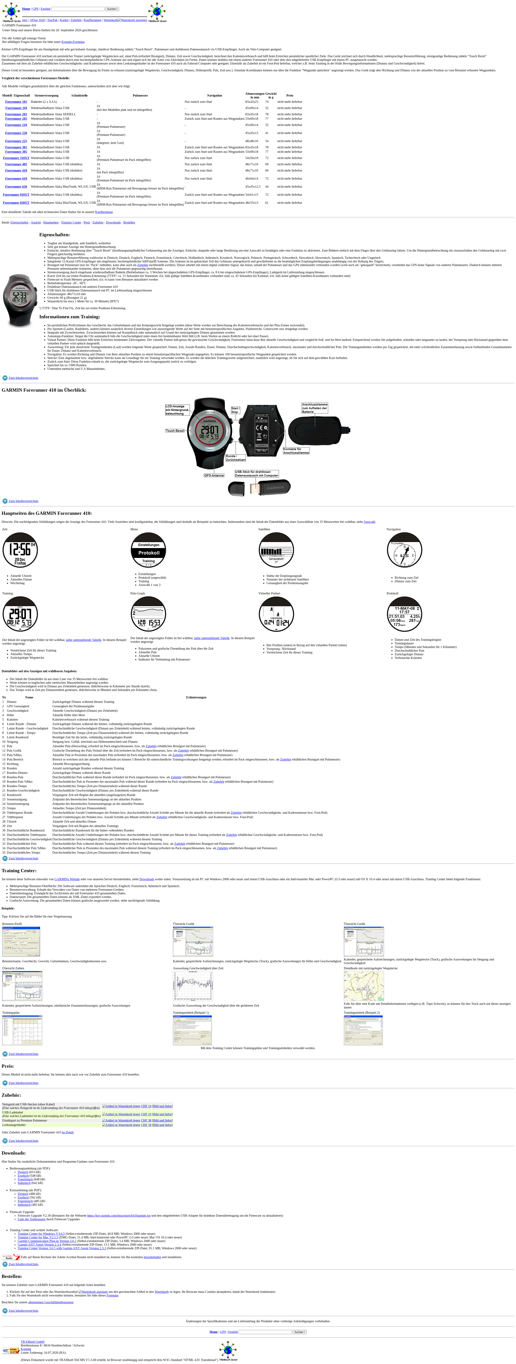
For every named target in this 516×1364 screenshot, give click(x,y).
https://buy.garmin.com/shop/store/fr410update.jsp (119, 1215)
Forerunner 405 (16, 164)
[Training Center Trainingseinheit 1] (192, 1044)
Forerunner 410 (16, 170)
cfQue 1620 (37, 20)
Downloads (113, 222)
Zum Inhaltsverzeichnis (23, 378)
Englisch (23, 1175)
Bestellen (129, 222)
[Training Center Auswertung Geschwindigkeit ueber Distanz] (193, 1000)
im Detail (67, 1132)
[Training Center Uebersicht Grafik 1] (193, 955)
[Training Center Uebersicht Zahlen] (22, 1000)
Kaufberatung (92, 20)
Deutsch (23, 1172)
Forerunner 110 (16, 108)
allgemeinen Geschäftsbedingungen (50, 1302)
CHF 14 (146, 1106)
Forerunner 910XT (16, 194)
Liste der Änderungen (32, 1219)
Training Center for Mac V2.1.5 (38, 1237)
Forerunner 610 (16, 178)
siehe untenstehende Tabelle (83, 640)
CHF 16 (146, 1114)
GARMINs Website (67, 879)
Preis (87, 222)
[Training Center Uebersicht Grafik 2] (364, 955)
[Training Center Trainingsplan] (22, 1044)
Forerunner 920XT (16, 202)
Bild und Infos (162, 1106)
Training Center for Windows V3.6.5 (41, 1233)
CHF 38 (146, 1120)
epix (25, 20)
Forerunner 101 (16, 101)
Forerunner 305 (16, 151)
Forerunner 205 (16, 118)
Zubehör (76, 20)
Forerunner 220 (16, 133)
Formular (112, 1295)
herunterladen (152, 1257)
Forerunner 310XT (16, 158)
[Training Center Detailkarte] (364, 1000)
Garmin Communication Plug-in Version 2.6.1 (47, 1241)
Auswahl (369, 521)
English (45, 8)
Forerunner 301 (16, 147)
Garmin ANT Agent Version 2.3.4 (39, 1244)
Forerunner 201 (16, 114)
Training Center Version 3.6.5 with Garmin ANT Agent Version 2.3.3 (62, 1248)
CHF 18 (146, 1125)
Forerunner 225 (16, 141)
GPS (35, 8)
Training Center (71, 222)
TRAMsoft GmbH (33, 1341)
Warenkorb (111, 20)
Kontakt (26, 1349)
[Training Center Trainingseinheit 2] (363, 1044)
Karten (64, 20)
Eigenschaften (19, 222)
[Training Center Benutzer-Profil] (21, 955)
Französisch (25, 1179)
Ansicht (36, 222)
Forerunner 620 (16, 186)
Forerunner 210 (16, 125)
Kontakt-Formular (72, 42)
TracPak (52, 20)
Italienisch (24, 1183)
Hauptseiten (50, 222)
